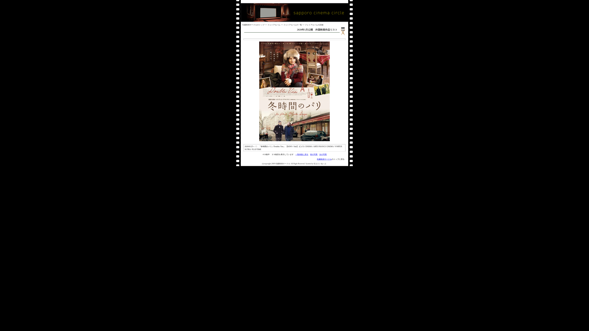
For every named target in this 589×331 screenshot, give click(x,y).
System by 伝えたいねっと (316, 164)
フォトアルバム (274, 25)
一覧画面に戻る (301, 154)
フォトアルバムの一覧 (292, 25)
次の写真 (323, 154)
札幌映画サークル (249, 25)
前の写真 (314, 154)
